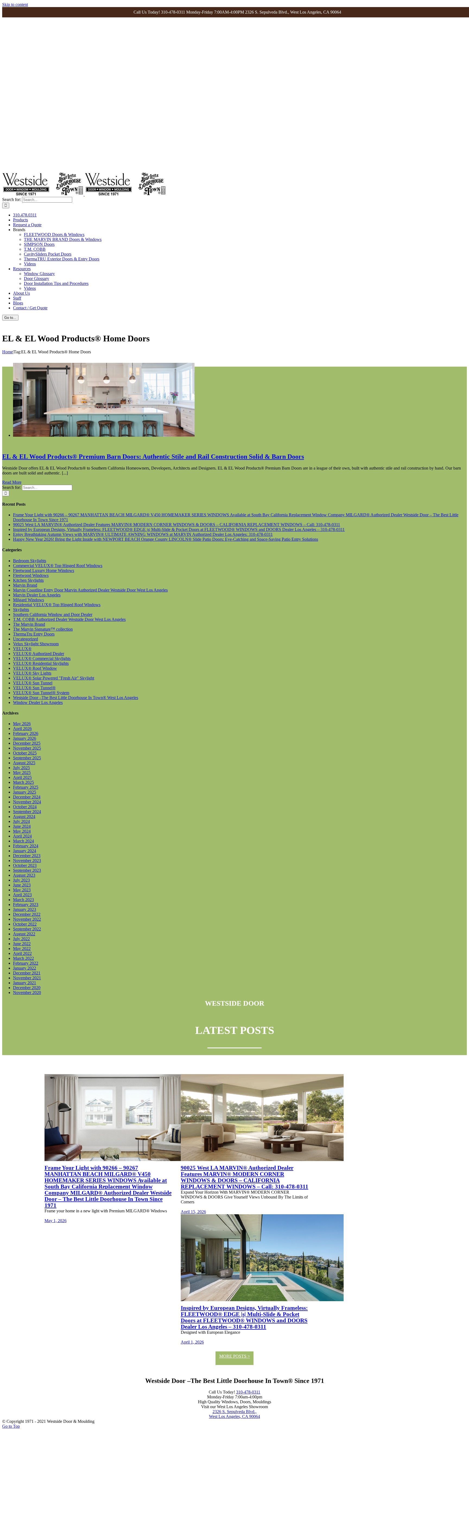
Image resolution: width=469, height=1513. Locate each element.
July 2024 (21, 821)
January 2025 (24, 792)
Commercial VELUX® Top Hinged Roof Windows (57, 565)
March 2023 (23, 899)
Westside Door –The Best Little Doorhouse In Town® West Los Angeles (75, 697)
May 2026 (22, 723)
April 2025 (22, 777)
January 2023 (24, 909)
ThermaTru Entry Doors (34, 634)
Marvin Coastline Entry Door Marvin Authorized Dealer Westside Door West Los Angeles (90, 590)
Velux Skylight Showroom (36, 643)
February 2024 (25, 846)
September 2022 (27, 929)
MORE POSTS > (234, 1356)
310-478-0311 (248, 1392)
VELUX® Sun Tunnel (32, 683)
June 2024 (22, 826)
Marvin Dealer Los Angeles (37, 595)
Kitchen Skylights (28, 580)
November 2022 (27, 919)
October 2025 (25, 753)
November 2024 (27, 802)
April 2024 (22, 836)
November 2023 (27, 860)
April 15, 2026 (193, 1211)
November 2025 (27, 748)
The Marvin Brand (29, 624)
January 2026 (24, 738)
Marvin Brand (25, 585)
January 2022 (24, 968)
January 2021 (24, 982)
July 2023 (21, 880)
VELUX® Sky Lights (32, 673)
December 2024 (26, 797)
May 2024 (22, 831)
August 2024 (24, 816)
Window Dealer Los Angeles (38, 702)
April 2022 (22, 953)
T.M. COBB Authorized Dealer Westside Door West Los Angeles (69, 619)
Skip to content (15, 4)
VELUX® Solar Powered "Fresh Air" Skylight (53, 678)
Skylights (21, 609)
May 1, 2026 (55, 1220)
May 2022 (22, 948)
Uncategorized (25, 639)
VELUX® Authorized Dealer (38, 653)
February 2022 (25, 963)
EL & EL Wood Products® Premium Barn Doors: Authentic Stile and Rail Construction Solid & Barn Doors (153, 456)
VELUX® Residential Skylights (41, 663)
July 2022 (21, 938)
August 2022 (24, 934)
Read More (11, 482)
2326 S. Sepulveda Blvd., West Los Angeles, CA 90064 (234, 1414)
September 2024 (27, 811)
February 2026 (25, 733)
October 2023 (25, 865)
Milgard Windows (28, 599)
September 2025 (27, 758)
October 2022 (25, 924)
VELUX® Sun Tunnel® (34, 687)
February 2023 (25, 904)
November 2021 (27, 978)
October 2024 (25, 806)
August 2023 (24, 875)
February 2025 (25, 787)
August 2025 (24, 762)
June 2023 (22, 885)
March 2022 (23, 958)
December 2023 (26, 855)
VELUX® (22, 648)
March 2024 (23, 841)
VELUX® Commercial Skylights (42, 658)
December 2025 (26, 743)
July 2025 (21, 767)
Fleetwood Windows (31, 575)
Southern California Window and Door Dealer (52, 614)
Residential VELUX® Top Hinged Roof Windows (56, 604)
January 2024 (24, 850)
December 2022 (26, 914)
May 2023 (22, 890)
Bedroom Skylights (29, 560)
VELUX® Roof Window (35, 668)
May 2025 (22, 772)
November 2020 (27, 992)
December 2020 (26, 987)
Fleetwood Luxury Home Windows (43, 570)
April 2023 (22, 894)
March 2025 (23, 782)
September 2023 (27, 870)
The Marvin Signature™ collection (43, 629)
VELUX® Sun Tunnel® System (41, 692)
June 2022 (22, 943)
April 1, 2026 (192, 1342)
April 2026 (22, 728)
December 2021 (26, 973)
